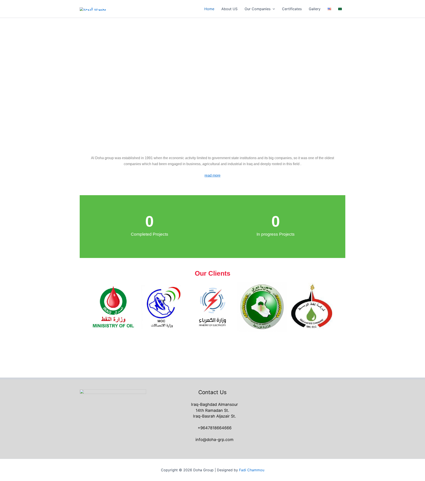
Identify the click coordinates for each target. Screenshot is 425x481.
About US (229, 9)
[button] (272, 9)
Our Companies (257, 9)
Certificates (292, 9)
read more (212, 175)
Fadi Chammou (251, 470)
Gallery (315, 9)
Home (209, 9)
